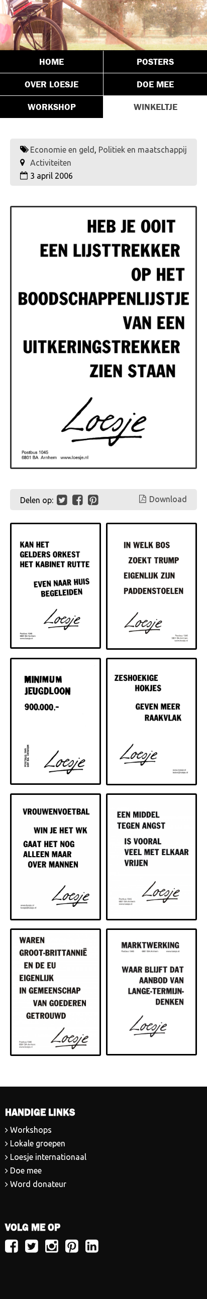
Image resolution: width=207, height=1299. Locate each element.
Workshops (31, 1129)
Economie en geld (62, 149)
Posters (155, 62)
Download (168, 499)
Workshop (52, 107)
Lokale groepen (37, 1143)
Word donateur (38, 1184)
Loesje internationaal (48, 1156)
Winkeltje (155, 107)
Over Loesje (51, 84)
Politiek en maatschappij (142, 149)
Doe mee (155, 84)
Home (51, 62)
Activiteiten (50, 162)
